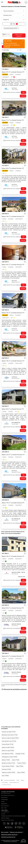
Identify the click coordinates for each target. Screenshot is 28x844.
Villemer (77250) (6, 760)
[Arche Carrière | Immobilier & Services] (23, 841)
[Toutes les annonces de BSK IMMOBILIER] (6, 423)
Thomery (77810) (21, 763)
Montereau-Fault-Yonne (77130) (9, 734)
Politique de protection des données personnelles (13, 816)
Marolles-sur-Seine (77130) (8, 763)
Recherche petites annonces (9, 834)
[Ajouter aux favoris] (25, 69)
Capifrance (14, 377)
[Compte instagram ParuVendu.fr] (16, 823)
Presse (2, 801)
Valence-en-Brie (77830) (8, 747)
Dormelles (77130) (20, 753)
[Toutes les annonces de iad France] (6, 88)
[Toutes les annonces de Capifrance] (6, 377)
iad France (14, 88)
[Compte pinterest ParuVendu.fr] (20, 823)
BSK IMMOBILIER (16, 422)
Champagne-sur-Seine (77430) (9, 756)
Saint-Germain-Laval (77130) (9, 741)
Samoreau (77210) (6, 769)
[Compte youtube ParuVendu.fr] (23, 823)
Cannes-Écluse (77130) (7, 744)
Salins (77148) (15, 760)
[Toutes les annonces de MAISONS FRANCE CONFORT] (6, 624)
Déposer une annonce (16, 832)
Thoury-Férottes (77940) (8, 766)
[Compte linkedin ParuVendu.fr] (8, 823)
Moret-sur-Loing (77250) (8, 750)
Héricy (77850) (21, 772)
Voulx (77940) (5, 775)
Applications (4, 803)
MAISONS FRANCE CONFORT (16, 624)
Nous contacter (5, 805)
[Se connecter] (26, 2)
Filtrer (15, 24)
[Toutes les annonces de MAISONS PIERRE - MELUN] (6, 573)
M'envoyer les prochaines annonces (15, 689)
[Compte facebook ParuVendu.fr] (12, 823)
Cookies (3, 813)
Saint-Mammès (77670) (7, 753)
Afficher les (18, 35)
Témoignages (4, 799)
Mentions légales (5, 818)
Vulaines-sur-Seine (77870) (8, 772)
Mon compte (4, 832)
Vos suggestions (5, 811)
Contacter (23, 96)
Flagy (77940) (19, 766)
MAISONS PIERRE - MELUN (18, 572)
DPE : (12, 77)
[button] (12, 66)
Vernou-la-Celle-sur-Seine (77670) (10, 738)
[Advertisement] (14, 707)
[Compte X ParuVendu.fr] (4, 823)
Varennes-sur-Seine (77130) (8, 731)
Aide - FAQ (3, 807)
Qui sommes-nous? (5, 793)
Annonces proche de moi (8, 837)
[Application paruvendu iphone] (8, 827)
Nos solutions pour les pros (7, 795)
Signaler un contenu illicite (7, 820)
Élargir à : (6, 34)
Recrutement (4, 797)
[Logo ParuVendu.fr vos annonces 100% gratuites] (14, 4)
